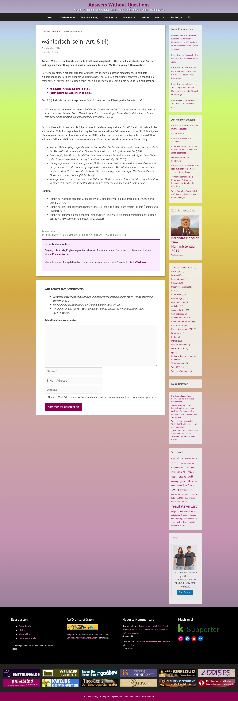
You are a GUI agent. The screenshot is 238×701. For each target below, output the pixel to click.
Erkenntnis (176, 283)
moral (173, 501)
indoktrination (176, 485)
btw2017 (56, 235)
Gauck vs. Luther (178, 302)
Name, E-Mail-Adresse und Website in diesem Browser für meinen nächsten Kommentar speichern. (102, 397)
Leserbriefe (176, 333)
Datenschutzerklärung (123, 696)
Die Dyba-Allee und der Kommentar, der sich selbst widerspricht (182, 399)
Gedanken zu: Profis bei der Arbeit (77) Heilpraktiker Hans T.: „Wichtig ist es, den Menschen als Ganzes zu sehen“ (184, 42)
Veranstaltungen (178, 363)
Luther (174, 336)
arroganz (188, 458)
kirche (194, 494)
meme (192, 497)
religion (174, 511)
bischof (183, 463)
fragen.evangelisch (179, 286)
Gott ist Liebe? (177, 313)
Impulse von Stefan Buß (181, 317)
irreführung (189, 485)
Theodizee (184, 515)
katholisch (187, 490)
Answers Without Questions (119, 4)
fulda (190, 471)
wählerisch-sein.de (116, 235)
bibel (47, 235)
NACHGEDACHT (178, 348)
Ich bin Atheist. (177, 133)
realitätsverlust (184, 506)
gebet (174, 476)
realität (184, 501)
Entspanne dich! (27, 638)
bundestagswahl (71, 235)
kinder (187, 494)
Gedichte (175, 306)
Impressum (108, 696)
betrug (194, 458)
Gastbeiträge (176, 298)
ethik (192, 467)
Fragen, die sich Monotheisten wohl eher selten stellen (184, 58)
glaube (182, 476)
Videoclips (24, 634)
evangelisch (176, 471)
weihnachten (181, 522)
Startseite (46, 31)
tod (172, 519)
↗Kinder (145, 17)
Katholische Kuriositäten (182, 321)
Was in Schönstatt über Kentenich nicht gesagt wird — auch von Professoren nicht (184, 408)
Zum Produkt (185, 592)
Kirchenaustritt (67, 17)
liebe (173, 498)
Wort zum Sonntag (89, 17)
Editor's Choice (177, 279)
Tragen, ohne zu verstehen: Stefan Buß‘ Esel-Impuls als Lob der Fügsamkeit (184, 424)
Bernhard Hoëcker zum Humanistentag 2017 (185, 244)
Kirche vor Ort (177, 325)
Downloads (109, 17)
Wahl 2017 (56, 31)
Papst (179, 501)
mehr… (158, 17)
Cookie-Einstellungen (144, 696)
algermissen (177, 458)
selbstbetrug (175, 515)
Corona (186, 467)
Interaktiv (127, 17)
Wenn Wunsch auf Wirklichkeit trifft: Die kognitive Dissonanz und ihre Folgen (184, 194)
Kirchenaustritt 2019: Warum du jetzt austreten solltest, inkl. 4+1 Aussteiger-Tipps (185, 168)
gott (190, 476)
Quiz (173, 352)
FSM (173, 290)
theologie (193, 515)
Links (22, 630)
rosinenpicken (90, 235)
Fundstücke (176, 294)
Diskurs (174, 275)
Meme (174, 340)
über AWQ (174, 17)
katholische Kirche (177, 494)
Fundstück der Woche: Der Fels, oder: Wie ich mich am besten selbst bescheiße (185, 149)
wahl (102, 235)
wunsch (192, 521)
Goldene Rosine (178, 310)
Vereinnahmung (190, 518)
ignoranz (183, 481)
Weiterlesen (177, 255)
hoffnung (174, 481)
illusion (192, 481)
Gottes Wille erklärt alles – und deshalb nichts (183, 103)
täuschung (178, 519)
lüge (186, 498)
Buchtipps (175, 271)
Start (49, 17)
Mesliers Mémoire (179, 344)
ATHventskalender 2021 (181, 267)
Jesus (175, 490)
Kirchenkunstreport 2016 (182, 329)
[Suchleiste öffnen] (189, 17)
